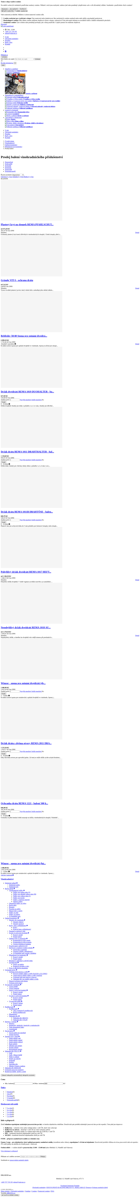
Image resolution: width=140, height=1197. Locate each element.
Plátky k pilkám (14, 1057)
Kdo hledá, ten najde (7, 59)
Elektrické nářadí (10, 883)
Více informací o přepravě (9, 1151)
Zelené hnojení (14, 1034)
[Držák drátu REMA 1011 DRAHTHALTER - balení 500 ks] (31, 447)
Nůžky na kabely (14, 914)
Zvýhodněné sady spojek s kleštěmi (24, 953)
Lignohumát (13, 1029)
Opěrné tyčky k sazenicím (17, 938)
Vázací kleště (13, 986)
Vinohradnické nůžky (16, 890)
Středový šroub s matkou (17, 1066)
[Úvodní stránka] (7, 26)
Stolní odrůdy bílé (15, 1038)
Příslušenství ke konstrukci (18, 955)
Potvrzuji (4, 24)
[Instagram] (5, 51)
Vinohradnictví (7, 879)
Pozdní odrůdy (14, 1047)
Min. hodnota (9, 1083)
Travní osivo (9, 1031)
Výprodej (10, 1098)
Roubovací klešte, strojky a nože (15, 1071)
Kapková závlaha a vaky (21, 966)
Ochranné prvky (10, 970)
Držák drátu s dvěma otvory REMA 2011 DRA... (26, 743)
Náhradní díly (13, 1016)
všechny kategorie (7, 875)
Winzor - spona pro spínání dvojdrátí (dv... (23, 683)
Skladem (10, 1092)
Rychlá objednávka (7, 63)
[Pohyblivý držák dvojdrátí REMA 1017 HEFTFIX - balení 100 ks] (31, 567)
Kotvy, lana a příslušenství (17, 925)
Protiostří (12, 1060)
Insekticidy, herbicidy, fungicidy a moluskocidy (24, 1025)
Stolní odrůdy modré (15, 1040)
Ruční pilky (13, 905)
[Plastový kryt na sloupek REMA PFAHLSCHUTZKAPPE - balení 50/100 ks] (31, 220)
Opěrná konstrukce (11, 918)
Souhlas (27, 1191)
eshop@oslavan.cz (19, 1182)
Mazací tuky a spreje (15, 911)
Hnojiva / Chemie (11, 1022)
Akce (8, 1094)
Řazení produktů (6, 175)
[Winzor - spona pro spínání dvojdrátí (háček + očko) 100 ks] (31, 859)
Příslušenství (13, 1014)
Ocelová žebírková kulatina (22, 944)
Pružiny (11, 1062)
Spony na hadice (18, 964)
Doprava (89, 1187)
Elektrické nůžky (14, 885)
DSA (52, 1191)
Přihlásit (42, 1156)
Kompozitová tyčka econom (22, 942)
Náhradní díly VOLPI (20, 1020)
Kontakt (7, 44)
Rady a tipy (8, 42)
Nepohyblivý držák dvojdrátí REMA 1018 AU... (26, 627)
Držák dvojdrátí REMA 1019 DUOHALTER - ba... (27, 391)
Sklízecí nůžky (18, 901)
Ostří (10, 1053)
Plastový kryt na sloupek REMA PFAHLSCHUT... (27, 224)
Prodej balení (17, 937)
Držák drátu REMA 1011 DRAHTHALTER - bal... (27, 451)
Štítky (3, 1088)
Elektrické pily (13, 887)
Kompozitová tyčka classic (21, 940)
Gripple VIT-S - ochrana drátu (17, 280)
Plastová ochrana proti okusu (18, 981)
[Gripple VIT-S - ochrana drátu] (31, 276)
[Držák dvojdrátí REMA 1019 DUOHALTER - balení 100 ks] (31, 387)
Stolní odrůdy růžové (16, 1042)
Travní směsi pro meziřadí (17, 1033)
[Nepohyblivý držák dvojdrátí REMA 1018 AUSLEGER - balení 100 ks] (31, 623)
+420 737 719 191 (7, 1182)
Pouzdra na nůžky (15, 909)
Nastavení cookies (44, 1191)
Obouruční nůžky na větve (17, 903)
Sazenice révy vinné (11, 1036)
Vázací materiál (14, 988)
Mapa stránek (5, 1191)
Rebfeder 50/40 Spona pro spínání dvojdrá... (24, 336)
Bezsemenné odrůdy (15, 1049)
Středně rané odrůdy (15, 1046)
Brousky (12, 907)
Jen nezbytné (14, 9)
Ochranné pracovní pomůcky (14, 1070)
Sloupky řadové (18, 922)
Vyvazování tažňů (15, 1001)
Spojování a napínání (20, 949)
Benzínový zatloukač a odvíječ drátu (21, 961)
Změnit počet (5, 400)
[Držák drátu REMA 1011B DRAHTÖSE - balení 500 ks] (31, 507)
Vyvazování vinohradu (12, 985)
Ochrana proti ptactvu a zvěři (18, 972)
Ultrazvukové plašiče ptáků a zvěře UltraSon (27, 975)
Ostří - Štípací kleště (15, 1055)
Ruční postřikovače (19, 1012)
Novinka (10, 1096)
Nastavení (5, 9)
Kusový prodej (18, 935)
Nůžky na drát (13, 913)
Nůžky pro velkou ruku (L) (22, 896)
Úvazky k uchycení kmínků (18, 996)
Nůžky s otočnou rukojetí (21, 900)
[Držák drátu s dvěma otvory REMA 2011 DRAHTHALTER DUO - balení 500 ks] (31, 739)
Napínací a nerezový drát (17, 931)
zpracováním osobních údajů (19, 1160)
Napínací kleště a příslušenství (23, 951)
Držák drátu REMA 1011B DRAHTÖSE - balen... (27, 511)
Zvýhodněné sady (15, 916)
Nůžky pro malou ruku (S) (21, 892)
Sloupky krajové (18, 924)
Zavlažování (13, 962)
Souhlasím (23, 9)
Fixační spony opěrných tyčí (18, 946)
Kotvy (15, 927)
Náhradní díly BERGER (13, 1068)
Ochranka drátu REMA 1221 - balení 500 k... (24, 803)
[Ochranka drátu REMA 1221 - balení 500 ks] (31, 799)
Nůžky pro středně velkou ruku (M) (24, 894)
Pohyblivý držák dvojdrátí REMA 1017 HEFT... (26, 571)
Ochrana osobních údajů (100, 1187)
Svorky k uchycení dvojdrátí (18, 933)
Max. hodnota (39, 1083)
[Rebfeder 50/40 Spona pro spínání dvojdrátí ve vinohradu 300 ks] (31, 331)
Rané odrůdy (13, 1044)
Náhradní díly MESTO (20, 1018)
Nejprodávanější (12, 1100)
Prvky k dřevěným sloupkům (18, 968)
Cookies (34, 1191)
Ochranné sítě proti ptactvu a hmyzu (24, 977)
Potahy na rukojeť (15, 1059)
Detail (137, 232)
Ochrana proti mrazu (15, 983)
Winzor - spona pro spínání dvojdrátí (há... (23, 863)
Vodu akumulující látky (16, 1027)
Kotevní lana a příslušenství (22, 929)
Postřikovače (9, 1007)
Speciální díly (13, 1064)
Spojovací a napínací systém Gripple (21, 948)
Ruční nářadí (9, 888)
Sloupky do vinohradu (16, 920)
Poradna (7, 40)
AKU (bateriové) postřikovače (23, 1010)
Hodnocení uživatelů (9, 1104)
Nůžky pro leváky (19, 898)
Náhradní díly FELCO (12, 1051)
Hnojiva (11, 1023)
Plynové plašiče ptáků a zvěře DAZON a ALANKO (30, 974)
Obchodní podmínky (11, 39)
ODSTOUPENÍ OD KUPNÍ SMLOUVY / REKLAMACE (65, 1187)
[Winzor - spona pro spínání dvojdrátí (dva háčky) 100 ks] (31, 679)
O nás (7, 37)
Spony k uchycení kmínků (17, 990)
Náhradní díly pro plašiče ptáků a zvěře (25, 979)
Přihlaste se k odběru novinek (10, 1156)
